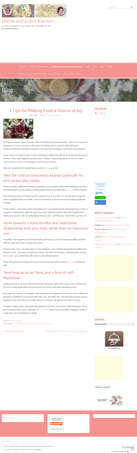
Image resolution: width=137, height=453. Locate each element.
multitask (71, 262)
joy (47, 168)
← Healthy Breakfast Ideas (13, 331)
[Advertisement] (68, 48)
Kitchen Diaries (42, 67)
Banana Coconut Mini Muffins (117, 225)
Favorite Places (24, 74)
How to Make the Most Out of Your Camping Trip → (67, 331)
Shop (78, 74)
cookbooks (44, 310)
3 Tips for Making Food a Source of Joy (67, 67)
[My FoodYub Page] (114, 349)
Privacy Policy (9, 418)
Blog (102, 67)
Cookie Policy (37, 449)
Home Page (22, 67)
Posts (31, 67)
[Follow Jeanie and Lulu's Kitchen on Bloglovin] (103, 388)
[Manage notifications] (132, 448)
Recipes (110, 67)
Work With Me (54, 74)
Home (87, 67)
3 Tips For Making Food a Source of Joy (26, 324)
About (95, 67)
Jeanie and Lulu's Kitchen (27, 21)
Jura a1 (70, 190)
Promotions (68, 74)
